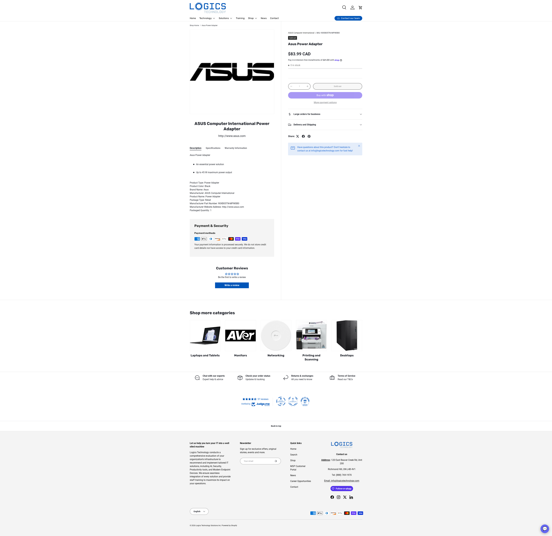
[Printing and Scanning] (311, 335)
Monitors (240, 355)
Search (293, 454)
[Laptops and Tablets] (205, 335)
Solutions (224, 18)
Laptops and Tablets (205, 355)
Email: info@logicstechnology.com (341, 480)
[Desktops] (347, 335)
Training (240, 18)
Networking (276, 355)
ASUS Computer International (301, 33)
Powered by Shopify (229, 525)
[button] (360, 7)
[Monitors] (240, 335)
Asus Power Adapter (209, 25)
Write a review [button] (232, 285)
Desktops (347, 355)
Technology (205, 18)
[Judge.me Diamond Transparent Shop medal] (280, 401)
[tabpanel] (232, 182)
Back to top (276, 426)
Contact (274, 18)
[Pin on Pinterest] (309, 136)
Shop (251, 18)
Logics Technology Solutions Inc (208, 525)
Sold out (337, 86)
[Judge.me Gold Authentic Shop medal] (293, 401)
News (264, 18)
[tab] (195, 148)
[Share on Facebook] (303, 136)
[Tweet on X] (297, 136)
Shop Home (194, 25)
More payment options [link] (325, 102)
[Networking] (276, 335)
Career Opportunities (300, 481)
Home (193, 18)
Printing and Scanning (311, 357)
